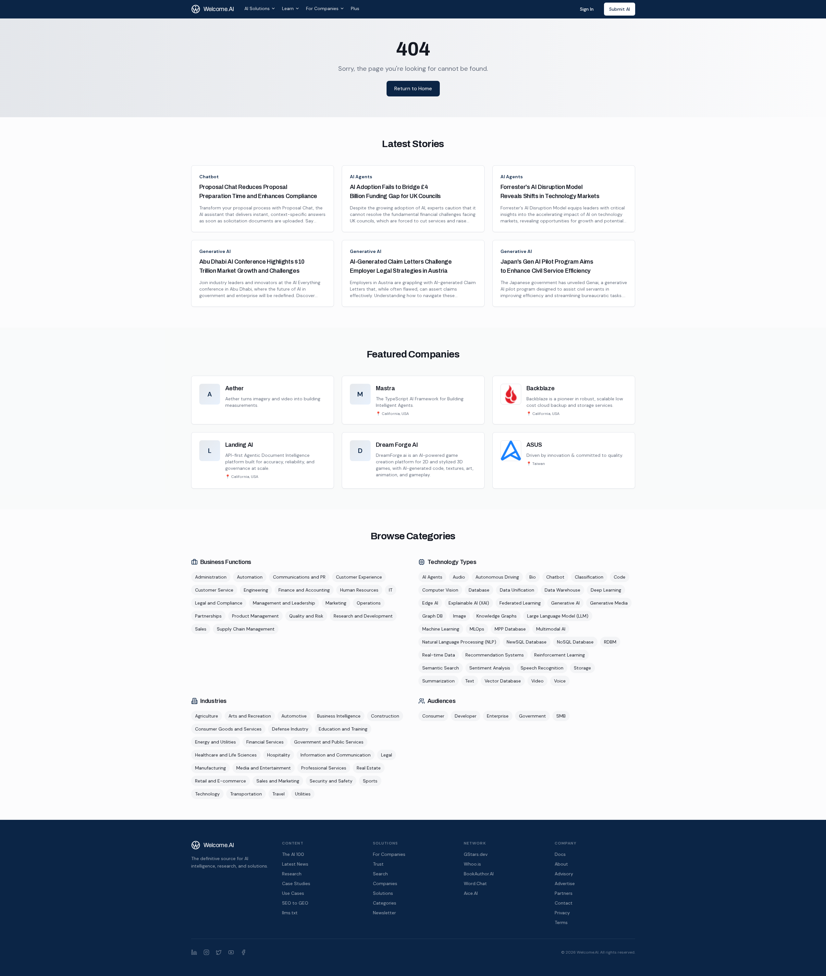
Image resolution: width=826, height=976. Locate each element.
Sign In (587, 9)
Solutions (383, 893)
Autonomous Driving (497, 577)
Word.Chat (475, 883)
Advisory (564, 874)
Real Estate (369, 768)
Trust (378, 864)
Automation (250, 577)
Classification (589, 577)
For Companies (322, 8)
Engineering (256, 590)
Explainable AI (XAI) (469, 603)
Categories (384, 903)
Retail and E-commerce (220, 781)
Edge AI (430, 603)
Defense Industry (290, 729)
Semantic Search (440, 668)
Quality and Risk (306, 616)
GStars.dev (475, 854)
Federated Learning (520, 603)
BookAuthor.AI (479, 874)
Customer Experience (359, 577)
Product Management (255, 616)
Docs (560, 854)
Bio (532, 577)
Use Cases (293, 893)
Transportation (246, 794)
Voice (560, 681)
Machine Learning (440, 629)
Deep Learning (606, 590)
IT (390, 590)
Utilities (303, 794)
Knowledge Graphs (496, 616)
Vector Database (503, 681)
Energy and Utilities (215, 742)
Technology (207, 794)
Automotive (294, 716)
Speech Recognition (542, 668)
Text (469, 681)
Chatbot (209, 177)
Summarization (438, 681)
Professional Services (323, 768)
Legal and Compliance (218, 603)
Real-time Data (438, 655)
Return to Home (413, 88)
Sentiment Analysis (489, 668)
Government (532, 716)
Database (479, 590)
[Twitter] (219, 952)
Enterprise (498, 716)
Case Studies (296, 883)
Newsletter (384, 913)
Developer (465, 716)
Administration (211, 577)
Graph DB (432, 616)
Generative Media (609, 603)
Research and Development (363, 616)
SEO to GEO (295, 903)
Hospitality (278, 755)
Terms (561, 922)
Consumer (433, 716)
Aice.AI (471, 893)
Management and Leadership (284, 603)
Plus (355, 8)
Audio (459, 577)
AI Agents (361, 177)
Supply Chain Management (246, 629)
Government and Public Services (329, 742)
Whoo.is (472, 864)
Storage (582, 668)
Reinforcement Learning (559, 655)
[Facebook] (243, 952)
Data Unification (517, 590)
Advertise (565, 883)
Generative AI (215, 251)
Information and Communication (336, 755)
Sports (370, 781)
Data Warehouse (562, 590)
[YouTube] (231, 952)
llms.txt (290, 913)
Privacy (562, 913)
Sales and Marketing (277, 781)
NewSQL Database (527, 642)
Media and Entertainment (263, 768)
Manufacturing (210, 768)
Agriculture (206, 716)
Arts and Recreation (249, 716)
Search (380, 874)
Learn (288, 8)
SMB (561, 716)
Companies (385, 883)
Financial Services (265, 742)
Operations (369, 603)
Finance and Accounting (304, 590)
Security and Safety (331, 781)
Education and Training (343, 729)
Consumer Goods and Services (228, 729)
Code (619, 577)
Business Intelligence (339, 716)
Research (292, 874)
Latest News (295, 864)
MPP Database (510, 629)
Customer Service (214, 590)
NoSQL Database (575, 642)
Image (459, 616)
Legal (386, 755)
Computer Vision (440, 590)
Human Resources (359, 590)
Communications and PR (299, 577)
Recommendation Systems (494, 655)
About (561, 864)
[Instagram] (206, 952)
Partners (564, 893)
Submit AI (619, 9)
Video (537, 681)
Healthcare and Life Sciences (226, 755)
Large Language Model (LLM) (557, 616)
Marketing (336, 603)
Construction (385, 716)
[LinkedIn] (194, 952)
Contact (564, 903)
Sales (200, 629)
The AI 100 (293, 854)
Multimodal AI (550, 629)
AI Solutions (257, 8)
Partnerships (208, 616)
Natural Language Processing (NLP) (459, 642)
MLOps (477, 629)
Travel (278, 794)
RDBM (610, 642)
